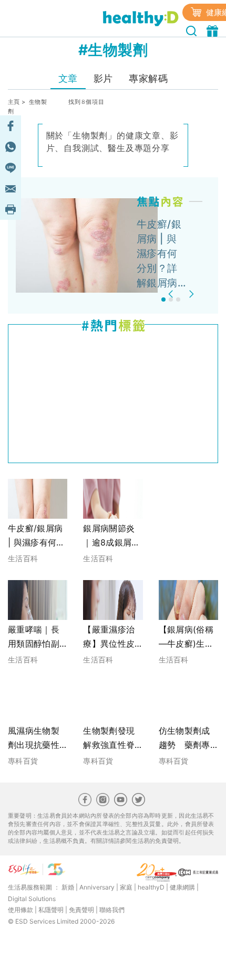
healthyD (151, 887)
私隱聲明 (51, 910)
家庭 (126, 887)
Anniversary (97, 887)
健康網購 (182, 887)
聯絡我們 (112, 910)
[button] (172, 294)
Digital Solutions (32, 899)
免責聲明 (81, 910)
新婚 (67, 887)
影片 (103, 78)
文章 (68, 78)
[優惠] (213, 30)
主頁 (14, 101)
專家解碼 (148, 78)
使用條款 (20, 910)
